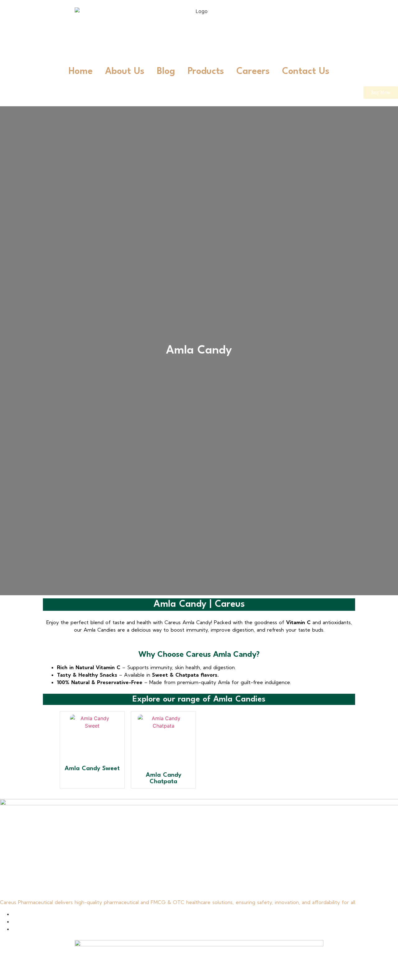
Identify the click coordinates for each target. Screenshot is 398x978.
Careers (253, 71)
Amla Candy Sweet (92, 768)
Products (205, 71)
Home (81, 71)
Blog (166, 71)
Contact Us (305, 71)
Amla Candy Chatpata (163, 778)
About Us (124, 71)
